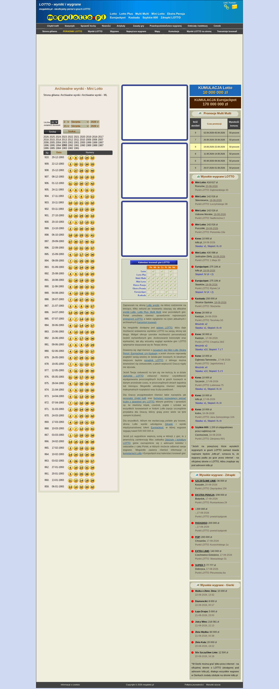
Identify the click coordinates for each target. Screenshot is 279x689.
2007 (100, 139)
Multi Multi (142, 13)
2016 (46, 139)
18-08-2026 (219, 256)
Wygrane (114, 31)
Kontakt (232, 3)
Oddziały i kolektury (198, 26)
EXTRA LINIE (202, 551)
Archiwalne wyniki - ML (94, 95)
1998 (94, 142)
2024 (58, 136)
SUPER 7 (200, 565)
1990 (82, 145)
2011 (76, 139)
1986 (46, 148)
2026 (46, 136)
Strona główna (49, 31)
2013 (64, 139)
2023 (64, 136)
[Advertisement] (139, 59)
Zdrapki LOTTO (171, 17)
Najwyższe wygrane (136, 31)
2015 (52, 139)
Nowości (106, 26)
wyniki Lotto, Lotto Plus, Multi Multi (142, 312)
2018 (94, 136)
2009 (88, 139)
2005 (52, 142)
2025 (52, 136)
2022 (70, 136)
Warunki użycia (213, 684)
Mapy (157, 31)
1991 (76, 145)
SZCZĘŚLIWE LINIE (205, 481)
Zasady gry (138, 26)
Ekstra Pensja (176, 13)
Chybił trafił (53, 26)
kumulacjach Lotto (132, 453)
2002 (70, 142)
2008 (94, 139)
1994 (58, 145)
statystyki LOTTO (133, 376)
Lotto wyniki (153, 305)
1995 (52, 145)
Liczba (47, 122)
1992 (70, 145)
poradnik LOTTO (153, 360)
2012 (70, 139)
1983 (64, 148)
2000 (82, 142)
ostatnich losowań (52, 125)
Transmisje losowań (227, 31)
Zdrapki (169, 424)
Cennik (217, 26)
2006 (46, 142)
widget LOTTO (164, 327)
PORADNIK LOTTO (72, 31)
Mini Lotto (158, 13)
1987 (100, 145)
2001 (76, 142)
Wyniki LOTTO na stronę (199, 31)
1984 (58, 148)
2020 (82, 136)
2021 (76, 136)
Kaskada (134, 17)
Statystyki (70, 26)
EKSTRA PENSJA (204, 495)
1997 (100, 142)
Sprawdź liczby (88, 26)
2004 (58, 142)
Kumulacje (174, 31)
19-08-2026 (216, 200)
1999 (88, 142)
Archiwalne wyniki (70, 95)
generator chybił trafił (134, 398)
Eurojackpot (118, 17)
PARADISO (201, 523)
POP (197, 537)
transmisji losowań (146, 322)
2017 (100, 136)
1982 (70, 148)
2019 (88, 136)
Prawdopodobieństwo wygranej (166, 26)
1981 (76, 148)
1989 (88, 145)
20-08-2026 (212, 186)
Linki (225, 3)
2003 (64, 142)
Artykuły (121, 26)
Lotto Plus (126, 13)
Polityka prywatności (194, 684)
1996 (46, 145)
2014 (58, 139)
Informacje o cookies (70, 684)
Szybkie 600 (150, 17)
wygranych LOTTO (133, 319)
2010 (82, 139)
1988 (94, 145)
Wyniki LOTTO (95, 31)
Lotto (113, 13)
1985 (52, 148)
